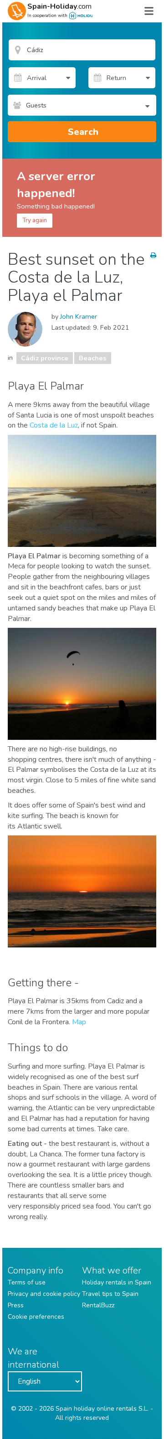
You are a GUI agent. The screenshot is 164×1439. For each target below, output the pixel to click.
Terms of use (27, 1282)
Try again (34, 220)
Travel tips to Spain (110, 1293)
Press (16, 1305)
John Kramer (78, 316)
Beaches (93, 358)
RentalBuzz (98, 1305)
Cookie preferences (36, 1316)
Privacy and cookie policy (44, 1293)
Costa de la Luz (54, 425)
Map (79, 1022)
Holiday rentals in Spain (116, 1282)
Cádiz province (44, 358)
